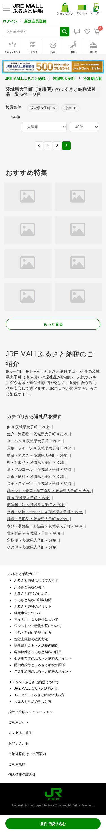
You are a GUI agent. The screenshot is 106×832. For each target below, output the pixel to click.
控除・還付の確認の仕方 (32, 633)
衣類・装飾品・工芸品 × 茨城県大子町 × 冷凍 (45, 526)
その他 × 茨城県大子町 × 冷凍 (32, 547)
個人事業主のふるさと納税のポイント (43, 658)
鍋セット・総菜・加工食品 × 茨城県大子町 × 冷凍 (49, 491)
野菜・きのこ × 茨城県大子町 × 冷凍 (38, 455)
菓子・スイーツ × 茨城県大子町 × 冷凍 (39, 483)
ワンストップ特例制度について (38, 626)
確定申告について (27, 613)
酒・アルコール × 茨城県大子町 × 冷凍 (39, 469)
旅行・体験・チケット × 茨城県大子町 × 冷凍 (45, 512)
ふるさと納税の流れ (29, 587)
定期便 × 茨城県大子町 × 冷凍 (32, 540)
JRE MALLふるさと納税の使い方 (39, 695)
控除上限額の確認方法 (31, 639)
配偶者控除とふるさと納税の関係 (39, 665)
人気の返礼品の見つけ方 (32, 702)
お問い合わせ (18, 743)
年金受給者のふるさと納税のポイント (43, 671)
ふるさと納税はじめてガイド (36, 580)
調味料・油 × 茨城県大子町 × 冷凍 (36, 505)
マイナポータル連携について (36, 619)
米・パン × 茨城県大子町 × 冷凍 (34, 441)
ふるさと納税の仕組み (31, 594)
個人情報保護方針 (22, 775)
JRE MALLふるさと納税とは (36, 689)
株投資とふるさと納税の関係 (36, 646)
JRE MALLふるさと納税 (25, 78)
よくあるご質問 (20, 733)
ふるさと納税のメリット (32, 606)
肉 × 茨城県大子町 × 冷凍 (28, 427)
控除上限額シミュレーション (30, 712)
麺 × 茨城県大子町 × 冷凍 (28, 498)
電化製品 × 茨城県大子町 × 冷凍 (34, 533)
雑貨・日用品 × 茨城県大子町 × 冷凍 (38, 519)
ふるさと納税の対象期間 (32, 600)
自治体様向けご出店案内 (27, 754)
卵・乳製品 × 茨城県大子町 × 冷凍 (36, 462)
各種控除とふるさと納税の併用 (38, 652)
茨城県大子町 (64, 78)
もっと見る (53, 324)
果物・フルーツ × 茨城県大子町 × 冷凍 (39, 448)
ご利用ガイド (18, 722)
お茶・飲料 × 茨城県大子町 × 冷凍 (36, 476)
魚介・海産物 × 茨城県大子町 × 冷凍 (38, 434)
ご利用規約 (16, 764)
